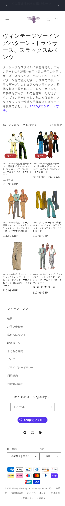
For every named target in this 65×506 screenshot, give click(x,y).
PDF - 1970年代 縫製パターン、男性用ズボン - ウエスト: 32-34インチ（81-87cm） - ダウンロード (47, 167)
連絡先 (42, 498)
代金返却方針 (15, 384)
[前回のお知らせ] (7, 6)
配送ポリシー (15, 343)
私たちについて (16, 334)
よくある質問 (15, 351)
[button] (7, 20)
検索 (9, 318)
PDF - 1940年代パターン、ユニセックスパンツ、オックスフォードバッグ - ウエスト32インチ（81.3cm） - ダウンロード (17, 280)
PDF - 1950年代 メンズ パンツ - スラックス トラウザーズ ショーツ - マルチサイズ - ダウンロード (47, 278)
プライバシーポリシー (20, 367)
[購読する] (51, 407)
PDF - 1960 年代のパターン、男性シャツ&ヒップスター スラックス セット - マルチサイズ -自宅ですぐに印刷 (17, 226)
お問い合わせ (15, 326)
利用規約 (12, 375)
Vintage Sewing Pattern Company (28, 488)
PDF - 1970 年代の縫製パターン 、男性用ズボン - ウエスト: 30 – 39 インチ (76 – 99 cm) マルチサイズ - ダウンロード (17, 169)
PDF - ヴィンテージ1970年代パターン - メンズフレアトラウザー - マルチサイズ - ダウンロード (47, 226)
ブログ (11, 359)
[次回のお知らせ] (58, 6)
